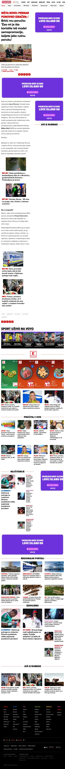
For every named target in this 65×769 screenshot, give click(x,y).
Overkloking (48, 719)
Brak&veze (37, 709)
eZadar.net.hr (44, 758)
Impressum (6, 746)
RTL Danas (26, 5)
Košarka (14, 719)
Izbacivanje (25, 314)
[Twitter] (22, 74)
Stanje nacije (44, 5)
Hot (28, 2)
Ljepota (36, 717)
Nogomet (15, 709)
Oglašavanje (14, 746)
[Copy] (29, 74)
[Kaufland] (32, 354)
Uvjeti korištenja (22, 746)
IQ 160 (59, 2)
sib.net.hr (32, 756)
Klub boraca (15, 714)
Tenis (14, 721)
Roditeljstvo (37, 726)
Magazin (34, 2)
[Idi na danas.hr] (6, 2)
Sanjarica (59, 714)
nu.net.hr (51, 758)
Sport (23, 2)
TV (23, 719)
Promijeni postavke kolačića (26, 749)
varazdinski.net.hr (48, 756)
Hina (16, 70)
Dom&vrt (36, 712)
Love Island (25, 721)
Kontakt (16, 749)
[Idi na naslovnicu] (16, 3)
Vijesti (3, 5)
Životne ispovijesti (38, 731)
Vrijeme (62, 5)
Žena (48, 2)
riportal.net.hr (22, 758)
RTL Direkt (35, 5)
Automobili (37, 734)
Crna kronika (17, 5)
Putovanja (37, 724)
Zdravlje (36, 729)
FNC (14, 726)
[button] (2, 333)
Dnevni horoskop (49, 714)
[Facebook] (19, 74)
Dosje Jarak (53, 5)
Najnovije (59, 712)
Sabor (3, 314)
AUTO (53, 2)
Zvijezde (25, 709)
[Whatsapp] (24, 74)
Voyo (24, 731)
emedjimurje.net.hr (23, 756)
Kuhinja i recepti (38, 714)
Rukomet (15, 712)
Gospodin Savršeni (27, 726)
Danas (6, 707)
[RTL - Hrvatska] (51, 747)
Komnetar (48, 717)
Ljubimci (36, 719)
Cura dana (48, 712)
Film (24, 712)
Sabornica (4, 317)
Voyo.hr (16, 756)
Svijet (9, 5)
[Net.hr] (58, 747)
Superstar (25, 724)
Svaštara (48, 724)
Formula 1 (15, 729)
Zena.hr (10, 756)
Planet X (48, 721)
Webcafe (42, 2)
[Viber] (27, 74)
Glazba (24, 714)
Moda (36, 721)
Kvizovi (47, 726)
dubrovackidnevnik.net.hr (33, 758)
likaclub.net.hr (22, 760)
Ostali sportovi (16, 724)
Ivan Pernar (17, 314)
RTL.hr (5, 756)
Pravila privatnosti (8, 749)
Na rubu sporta (16, 717)
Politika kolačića (31, 746)
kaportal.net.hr (39, 756)
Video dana (48, 729)
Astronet (48, 709)
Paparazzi (25, 717)
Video (59, 710)
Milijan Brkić (10, 314)
